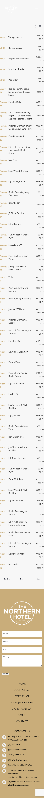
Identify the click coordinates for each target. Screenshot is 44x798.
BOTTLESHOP (22, 696)
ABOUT (22, 715)
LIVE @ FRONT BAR (22, 709)
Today (22, 579)
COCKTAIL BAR (22, 690)
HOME (22, 684)
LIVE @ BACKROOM (22, 703)
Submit (5, 674)
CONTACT (22, 721)
